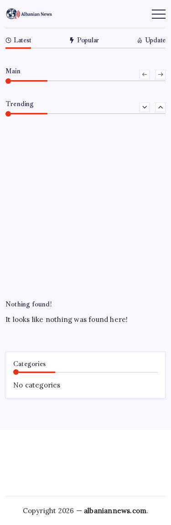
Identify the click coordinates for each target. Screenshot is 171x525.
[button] (145, 75)
